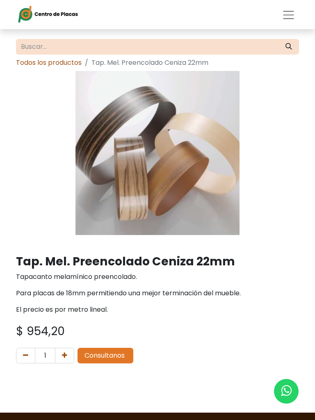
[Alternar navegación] (288, 14)
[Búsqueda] (288, 47)
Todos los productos (49, 62)
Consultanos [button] (105, 355)
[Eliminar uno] (25, 355)
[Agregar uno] (64, 355)
